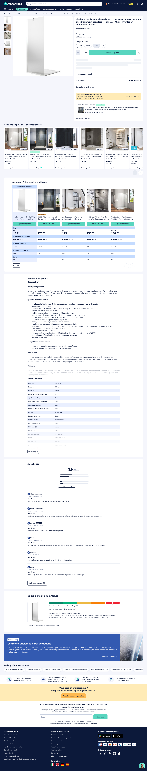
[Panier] (141, 4)
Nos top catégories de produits (61, 738)
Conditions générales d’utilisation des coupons (20, 759)
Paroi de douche (56, 14)
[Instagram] (114, 753)
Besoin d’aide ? (9, 741)
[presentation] (117, 625)
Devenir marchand (10, 750)
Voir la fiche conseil (108, 657)
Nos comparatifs (56, 741)
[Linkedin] (100, 753)
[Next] (132, 265)
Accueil (6, 14)
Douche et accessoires (28, 14)
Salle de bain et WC (14, 14)
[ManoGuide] (142, 766)
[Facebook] (104, 753)
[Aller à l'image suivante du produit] (68, 46)
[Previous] (126, 265)
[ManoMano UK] (57, 764)
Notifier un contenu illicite (13, 747)
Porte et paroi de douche (43, 14)
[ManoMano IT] (52, 764)
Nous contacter (9, 744)
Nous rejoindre (9, 753)
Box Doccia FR (86, 118)
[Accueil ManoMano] (13, 4)
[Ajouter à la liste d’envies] (139, 52)
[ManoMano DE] (62, 764)
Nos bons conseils (57, 735)
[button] (109, 108)
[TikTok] (119, 753)
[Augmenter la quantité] (86, 52)
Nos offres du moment (58, 747)
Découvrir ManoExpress (59, 756)
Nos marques (55, 744)
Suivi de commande (10, 735)
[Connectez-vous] (137, 4)
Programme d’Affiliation (12, 756)
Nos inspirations (56, 750)
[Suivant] (140, 172)
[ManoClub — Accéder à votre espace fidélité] (131, 4)
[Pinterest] (109, 753)
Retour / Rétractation (11, 738)
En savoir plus (93, 723)
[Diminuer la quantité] (78, 52)
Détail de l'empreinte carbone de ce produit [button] (44, 625)
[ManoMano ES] (67, 764)
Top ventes (54, 753)
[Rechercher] (28, 3)
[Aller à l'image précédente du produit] (16, 46)
